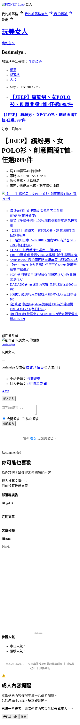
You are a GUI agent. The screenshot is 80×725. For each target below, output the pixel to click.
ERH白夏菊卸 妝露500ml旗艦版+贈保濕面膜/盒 (44, 255)
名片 (13, 80)
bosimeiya (8, 344)
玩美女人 (15, 31)
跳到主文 (8, 43)
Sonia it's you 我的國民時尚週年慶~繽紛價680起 (44, 260)
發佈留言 (8, 423)
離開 (23, 716)
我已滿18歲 (10, 716)
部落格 (15, 75)
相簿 (13, 70)
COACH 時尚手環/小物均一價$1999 (35, 250)
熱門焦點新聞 (37, 383)
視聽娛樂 (33, 379)
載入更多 (8, 398)
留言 (40, 367)
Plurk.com (38, 633)
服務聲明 (44, 668)
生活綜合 (35, 62)
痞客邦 (31, 367)
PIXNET (19, 663)
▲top (5, 391)
